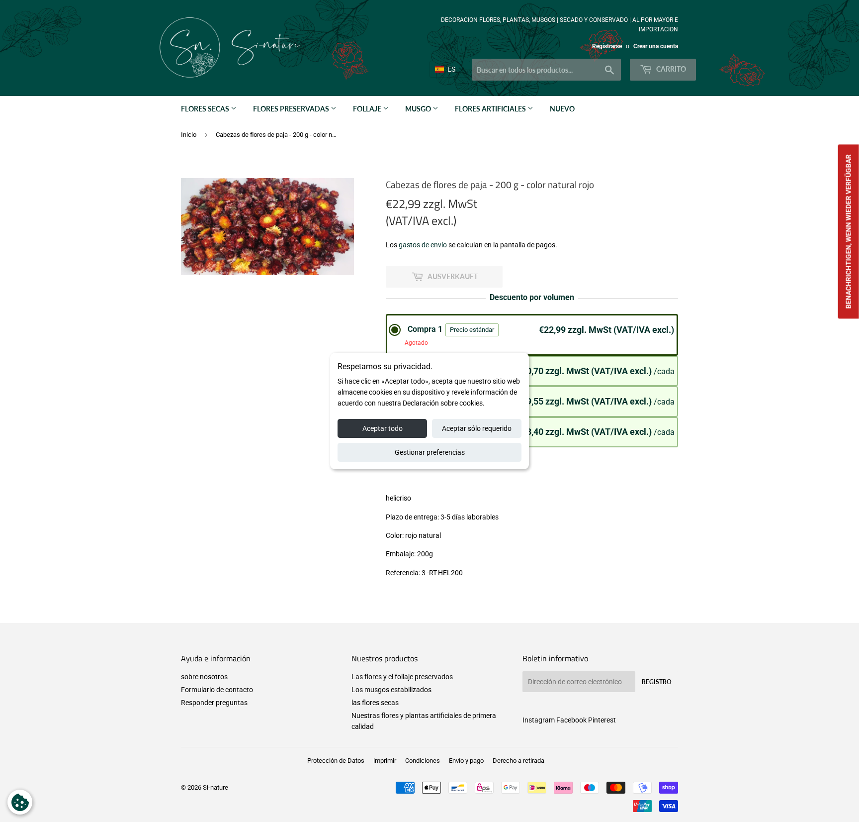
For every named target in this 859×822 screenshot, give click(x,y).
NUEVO (562, 108)
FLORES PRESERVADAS (292, 108)
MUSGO (418, 108)
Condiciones (422, 760)
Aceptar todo (382, 428)
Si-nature (215, 787)
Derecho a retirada (518, 760)
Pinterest (602, 720)
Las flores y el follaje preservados (402, 677)
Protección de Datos (335, 760)
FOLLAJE (368, 108)
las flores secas (375, 703)
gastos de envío (423, 245)
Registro (657, 682)
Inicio (188, 134)
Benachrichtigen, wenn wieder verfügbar (849, 231)
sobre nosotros (204, 677)
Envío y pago (466, 760)
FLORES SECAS (206, 108)
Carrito (670, 69)
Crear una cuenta (655, 46)
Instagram (538, 720)
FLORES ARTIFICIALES (491, 108)
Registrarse (607, 46)
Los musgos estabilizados (391, 690)
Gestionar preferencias (430, 452)
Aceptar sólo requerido (477, 428)
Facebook (571, 720)
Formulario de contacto (217, 690)
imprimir (384, 760)
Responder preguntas (214, 703)
